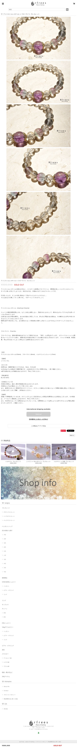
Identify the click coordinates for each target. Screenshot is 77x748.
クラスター (5, 654)
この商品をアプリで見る (38, 426)
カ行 (5, 539)
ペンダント (6, 586)
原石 (3, 650)
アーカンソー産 (7, 658)
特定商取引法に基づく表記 (11, 699)
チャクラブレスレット (9, 520)
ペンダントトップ (7, 526)
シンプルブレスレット (9, 516)
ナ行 (5, 551)
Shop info (7, 686)
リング (5, 594)
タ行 (5, 547)
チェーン (4, 608)
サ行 (5, 543)
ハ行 (5, 555)
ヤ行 (5, 563)
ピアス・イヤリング (9, 590)
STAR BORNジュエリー (9, 582)
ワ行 (5, 571)
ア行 (5, 534)
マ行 (5, 559)
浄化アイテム (6, 676)
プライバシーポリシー (10, 694)
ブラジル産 (6, 666)
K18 (5, 613)
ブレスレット (6, 508)
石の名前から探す (7, 530)
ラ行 (5, 567)
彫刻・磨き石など (7, 672)
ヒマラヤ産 (6, 662)
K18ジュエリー (6, 623)
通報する (72, 435)
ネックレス (5, 604)
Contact (6, 690)
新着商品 (4, 578)
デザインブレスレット (9, 512)
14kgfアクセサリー (7, 627)
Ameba (6, 709)
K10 (5, 617)
